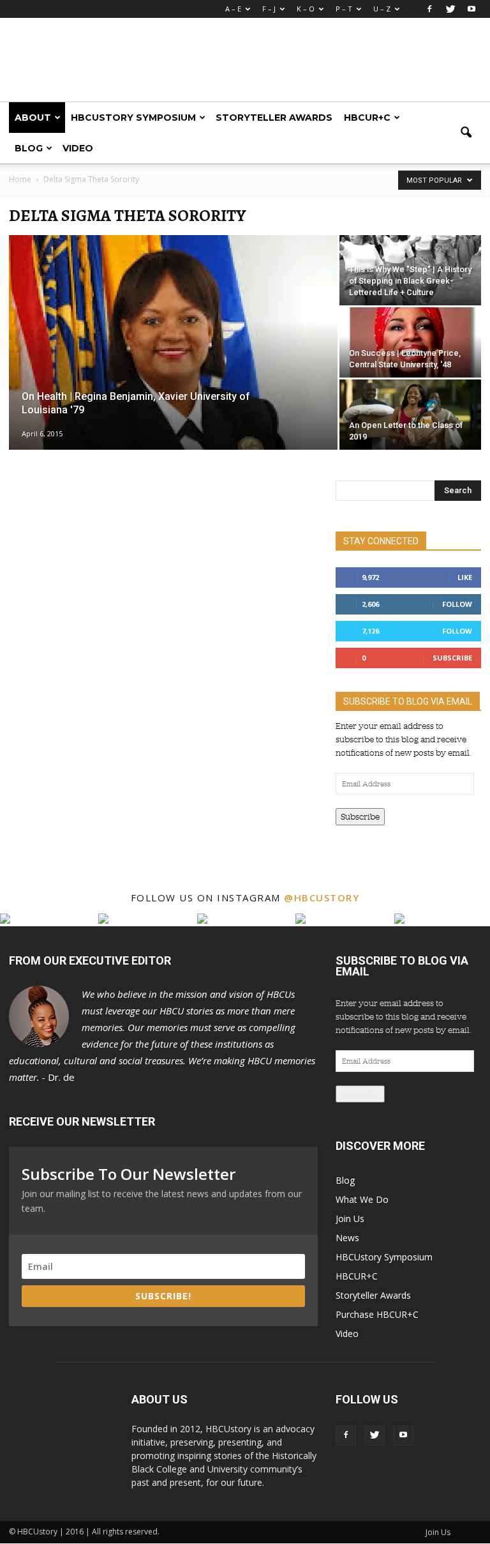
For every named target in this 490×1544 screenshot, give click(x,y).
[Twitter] (450, 9)
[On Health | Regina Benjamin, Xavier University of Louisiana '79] (173, 440)
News (347, 1238)
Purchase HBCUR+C (377, 1314)
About (33, 117)
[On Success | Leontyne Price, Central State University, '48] (410, 364)
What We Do (362, 1199)
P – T (344, 8)
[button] (465, 133)
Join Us (350, 1218)
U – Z (381, 8)
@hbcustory (321, 897)
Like (464, 577)
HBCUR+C (367, 117)
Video (78, 148)
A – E (233, 8)
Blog (29, 148)
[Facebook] (429, 9)
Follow (457, 604)
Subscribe (452, 657)
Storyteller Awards (274, 117)
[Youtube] (471, 9)
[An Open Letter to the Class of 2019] (410, 414)
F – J (269, 8)
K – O (306, 8)
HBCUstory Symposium (133, 117)
